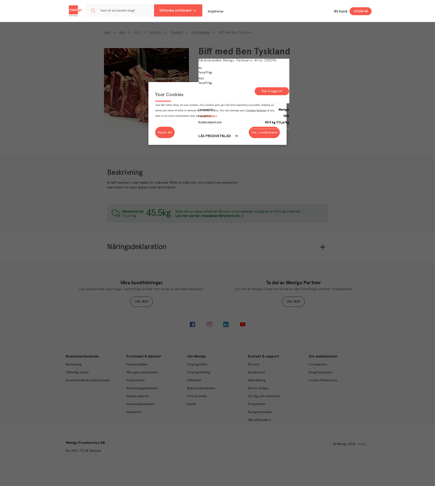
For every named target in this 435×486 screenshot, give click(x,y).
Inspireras (216, 11)
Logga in (361, 11)
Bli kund (340, 11)
